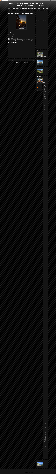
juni (45, 435)
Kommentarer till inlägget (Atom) (23, 62)
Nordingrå (26, 40)
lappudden (23, 40)
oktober (45, 424)
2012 (45, 451)
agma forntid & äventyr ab (14, 39)
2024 (45, 89)
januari (45, 448)
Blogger (31, 472)
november (45, 115)
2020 (45, 96)
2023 (45, 91)
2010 (45, 455)
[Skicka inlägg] (22, 38)
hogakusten (14, 40)
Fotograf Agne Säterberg (39, 88)
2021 (45, 95)
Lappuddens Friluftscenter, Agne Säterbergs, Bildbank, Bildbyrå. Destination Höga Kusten (26, 4)
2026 (45, 86)
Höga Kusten (17, 40)
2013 (45, 108)
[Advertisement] (21, 51)
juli (45, 433)
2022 (45, 93)
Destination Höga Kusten (27, 39)
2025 (45, 87)
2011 (45, 453)
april (45, 439)
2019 (45, 98)
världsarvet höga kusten (31, 40)
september (45, 427)
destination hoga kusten (21, 39)
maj (45, 437)
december (45, 111)
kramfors (20, 40)
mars (45, 442)
